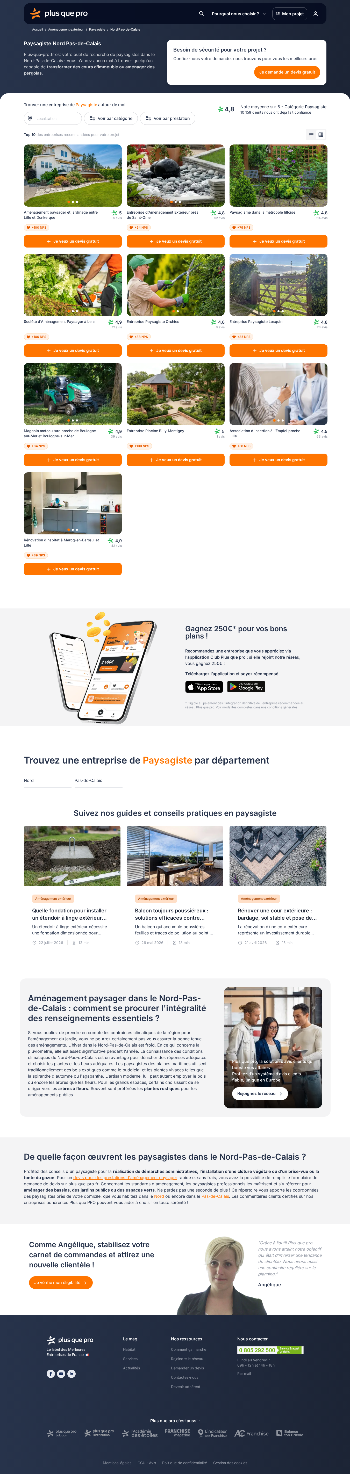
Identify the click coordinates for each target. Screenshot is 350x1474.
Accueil (37, 29)
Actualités (131, 1368)
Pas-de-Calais (88, 780)
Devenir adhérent (185, 1386)
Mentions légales (117, 1463)
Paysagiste (97, 29)
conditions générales (282, 707)
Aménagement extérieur (66, 29)
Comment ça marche (188, 1349)
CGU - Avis (147, 1463)
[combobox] (55, 118)
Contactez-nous (184, 1377)
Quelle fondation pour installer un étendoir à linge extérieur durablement (69, 917)
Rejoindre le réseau (187, 1358)
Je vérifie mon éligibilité (57, 1282)
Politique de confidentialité (184, 1463)
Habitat (129, 1349)
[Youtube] (61, 1374)
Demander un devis (187, 1368)
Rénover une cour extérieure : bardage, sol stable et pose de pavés (275, 917)
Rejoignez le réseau (257, 1093)
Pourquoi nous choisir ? (235, 13)
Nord (29, 780)
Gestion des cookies (230, 1463)
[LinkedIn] (71, 1374)
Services (130, 1358)
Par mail (244, 1373)
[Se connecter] (315, 13)
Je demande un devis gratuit (287, 72)
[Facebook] (51, 1374)
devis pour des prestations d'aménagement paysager (125, 1177)
